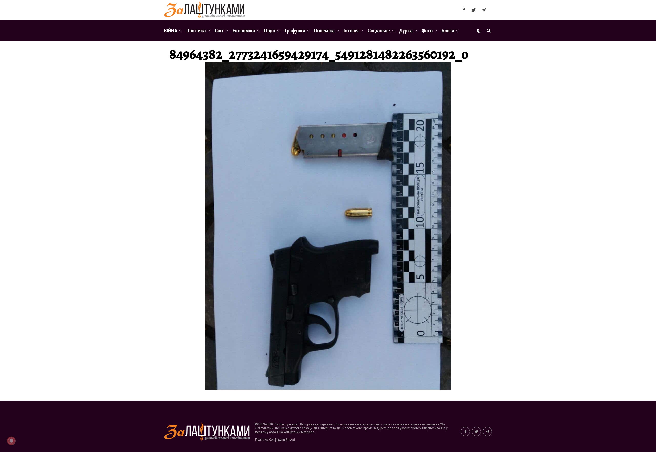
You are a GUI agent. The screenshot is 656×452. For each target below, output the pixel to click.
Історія (351, 31)
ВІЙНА (170, 31)
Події (269, 31)
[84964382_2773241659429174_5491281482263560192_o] (328, 388)
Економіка (244, 31)
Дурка (406, 31)
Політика (196, 31)
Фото (427, 31)
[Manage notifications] (11, 441)
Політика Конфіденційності (275, 440)
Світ (219, 31)
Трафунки (294, 31)
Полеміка (324, 31)
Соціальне (379, 31)
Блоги (448, 31)
